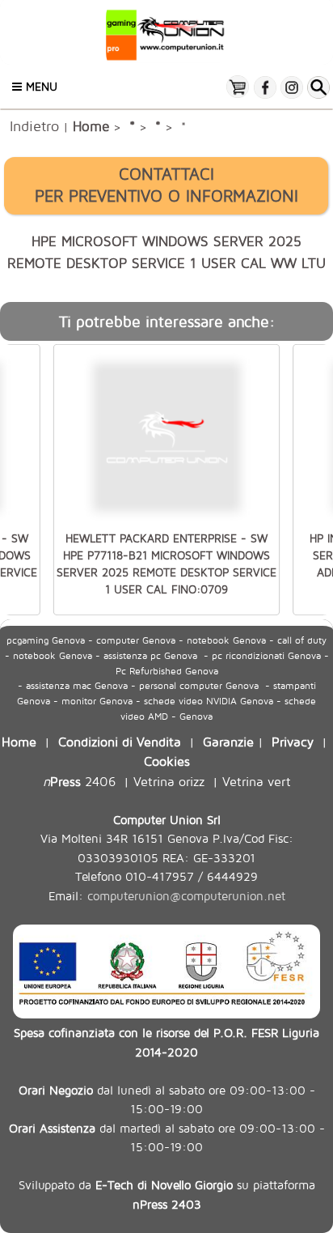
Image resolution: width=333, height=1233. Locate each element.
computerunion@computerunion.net (186, 896)
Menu (39, 86)
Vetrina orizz (168, 781)
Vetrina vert (256, 781)
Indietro (34, 125)
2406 (79, 781)
